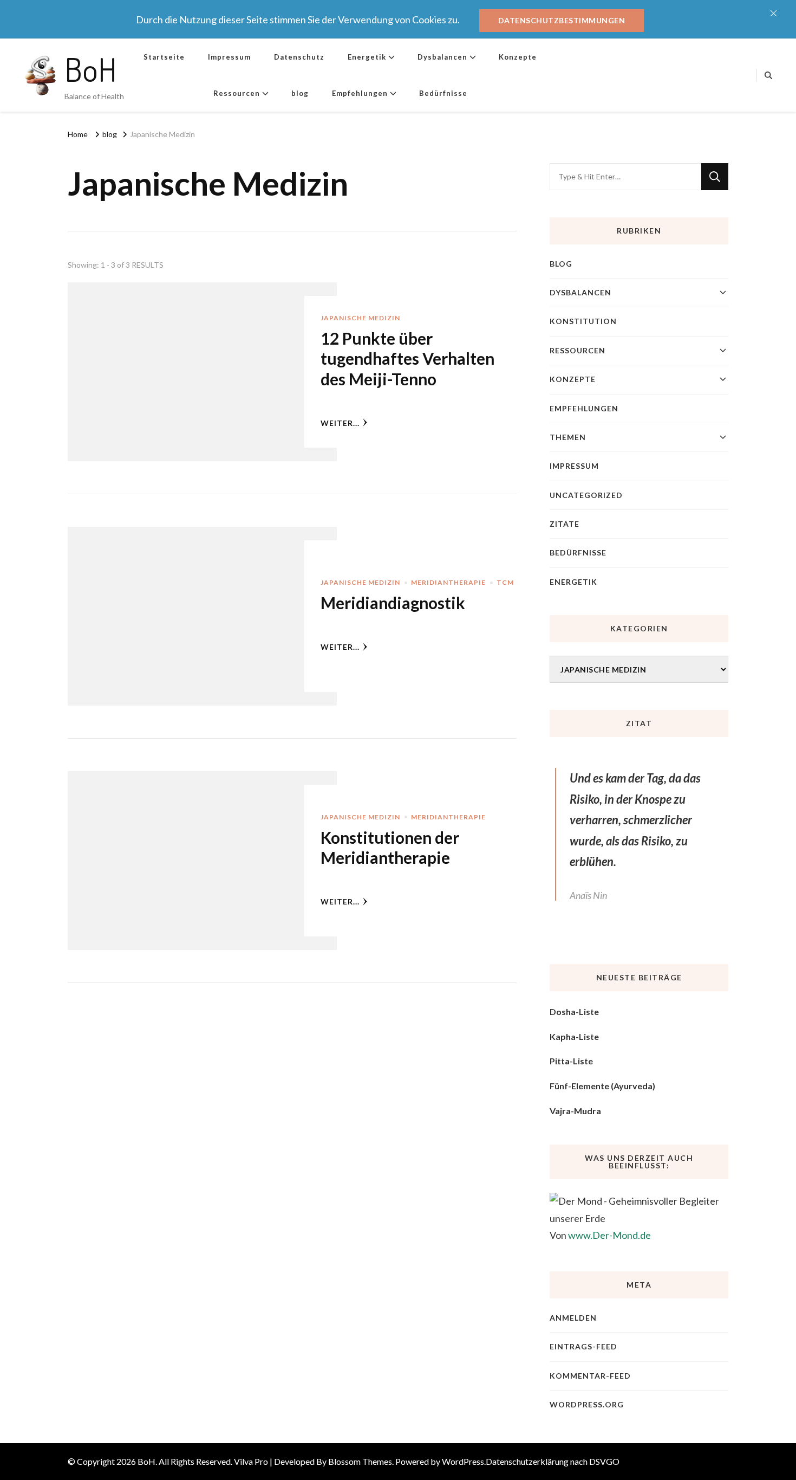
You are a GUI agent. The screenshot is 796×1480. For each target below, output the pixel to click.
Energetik (367, 57)
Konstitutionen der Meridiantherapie (390, 848)
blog (300, 93)
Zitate (564, 523)
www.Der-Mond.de (609, 1235)
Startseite (164, 57)
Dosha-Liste (574, 1011)
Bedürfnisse (443, 93)
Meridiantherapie (448, 582)
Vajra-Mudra (575, 1111)
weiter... (340, 423)
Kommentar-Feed (590, 1375)
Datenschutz (299, 57)
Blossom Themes (360, 1461)
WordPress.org (587, 1404)
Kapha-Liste (574, 1036)
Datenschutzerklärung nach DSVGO (552, 1461)
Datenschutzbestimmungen (561, 20)
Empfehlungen (360, 93)
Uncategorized (586, 495)
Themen (568, 437)
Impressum (229, 57)
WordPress (463, 1461)
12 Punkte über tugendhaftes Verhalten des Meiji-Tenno (407, 358)
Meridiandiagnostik (393, 602)
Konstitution (583, 321)
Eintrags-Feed (583, 1346)
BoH (90, 68)
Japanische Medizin (360, 318)
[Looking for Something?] (625, 176)
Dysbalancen (442, 57)
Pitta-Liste (571, 1061)
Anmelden (573, 1317)
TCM (505, 582)
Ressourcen (236, 93)
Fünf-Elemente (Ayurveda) (602, 1086)
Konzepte (518, 57)
